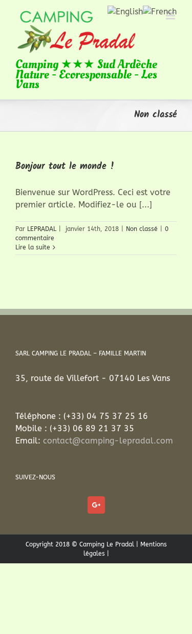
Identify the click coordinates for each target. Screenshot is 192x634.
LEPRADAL (41, 229)
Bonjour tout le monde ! (65, 166)
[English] (125, 11)
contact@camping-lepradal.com (108, 441)
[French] (160, 11)
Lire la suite (32, 247)
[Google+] (96, 505)
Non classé (142, 229)
